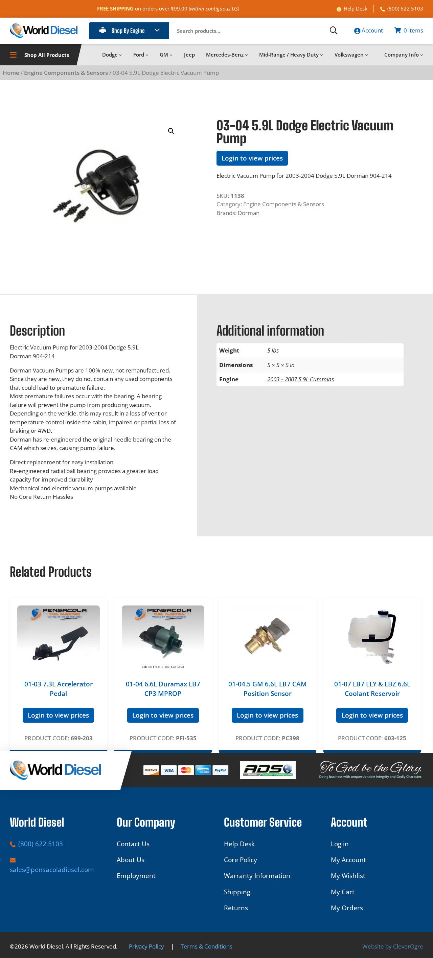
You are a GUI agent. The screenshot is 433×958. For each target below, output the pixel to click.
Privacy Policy (146, 946)
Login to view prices (252, 158)
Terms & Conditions (206, 946)
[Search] (333, 30)
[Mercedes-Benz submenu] (246, 54)
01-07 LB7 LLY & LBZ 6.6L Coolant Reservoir (372, 689)
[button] (171, 131)
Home (11, 73)
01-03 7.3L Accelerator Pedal (58, 689)
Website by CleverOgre (392, 946)
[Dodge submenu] (120, 54)
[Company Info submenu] (421, 54)
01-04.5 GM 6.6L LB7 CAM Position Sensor (267, 689)
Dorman (248, 213)
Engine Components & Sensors (66, 73)
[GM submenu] (171, 54)
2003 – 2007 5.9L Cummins (300, 379)
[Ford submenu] (147, 54)
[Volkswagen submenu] (366, 54)
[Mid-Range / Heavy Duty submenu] (321, 54)
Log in (340, 843)
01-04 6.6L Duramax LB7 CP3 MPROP (163, 689)
